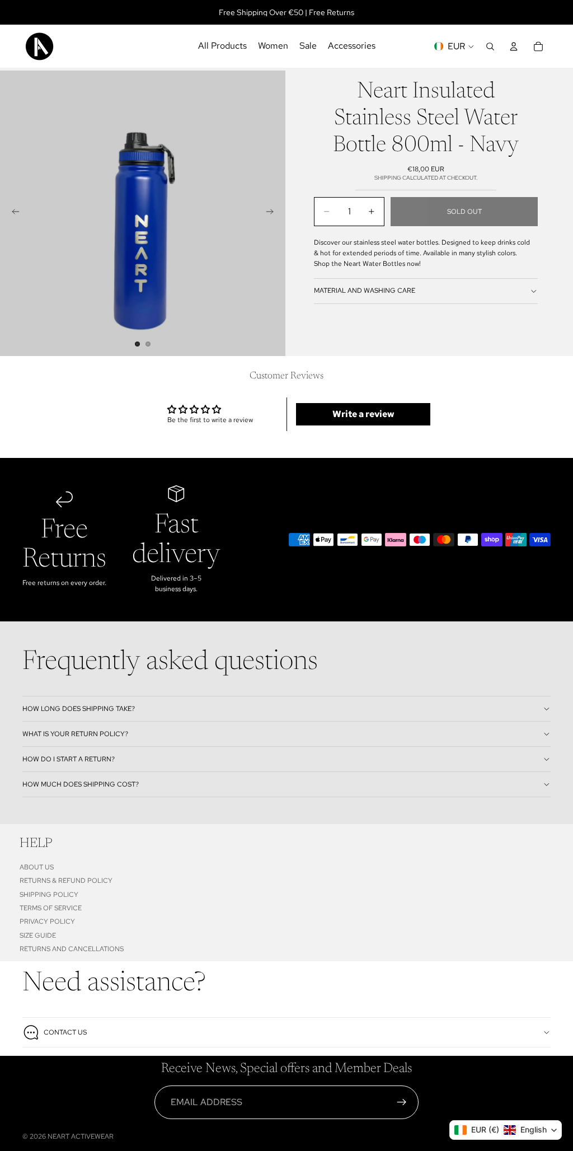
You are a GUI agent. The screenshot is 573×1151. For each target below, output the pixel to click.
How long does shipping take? (78, 708)
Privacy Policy (47, 921)
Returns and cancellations (72, 948)
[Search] (490, 46)
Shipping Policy (49, 894)
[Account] (513, 46)
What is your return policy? (75, 733)
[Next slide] (273, 213)
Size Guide (38, 934)
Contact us (65, 1032)
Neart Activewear (81, 1136)
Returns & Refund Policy (66, 880)
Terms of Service (51, 908)
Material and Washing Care (364, 290)
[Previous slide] (12, 213)
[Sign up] (402, 1102)
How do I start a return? (68, 759)
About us (37, 867)
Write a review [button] (363, 414)
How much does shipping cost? (80, 784)
